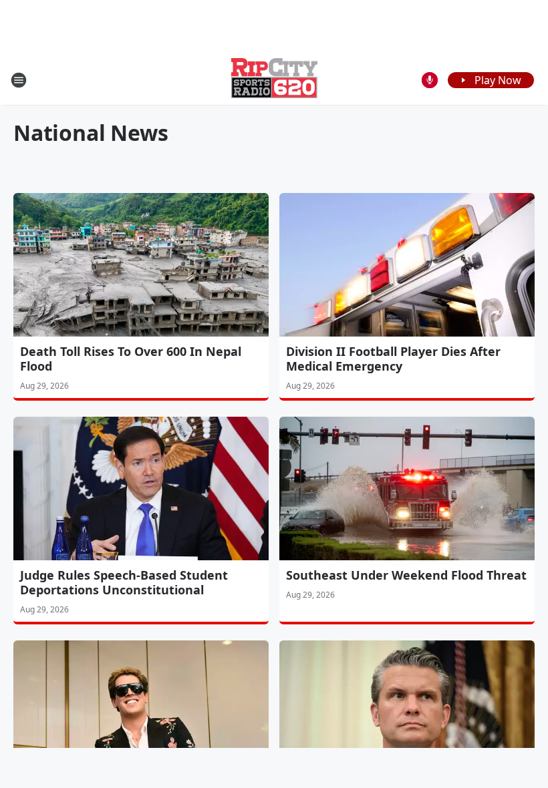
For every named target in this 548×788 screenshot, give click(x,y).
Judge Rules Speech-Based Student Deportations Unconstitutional (124, 582)
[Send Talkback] (430, 80)
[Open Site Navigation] (19, 80)
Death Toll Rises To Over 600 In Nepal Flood (130, 358)
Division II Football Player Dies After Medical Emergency (393, 358)
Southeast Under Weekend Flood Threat (406, 575)
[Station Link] (274, 80)
